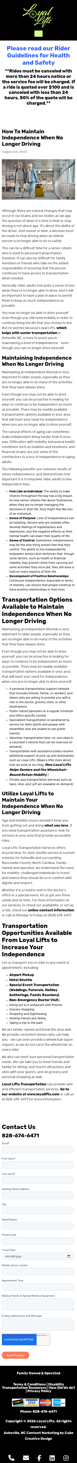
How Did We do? (62, 1388)
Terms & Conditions (29, 1384)
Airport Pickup (21, 975)
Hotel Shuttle (20, 980)
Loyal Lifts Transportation (24, 1084)
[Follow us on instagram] (66, 1458)
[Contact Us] (26, 1459)
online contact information (51, 910)
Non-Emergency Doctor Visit (33, 1000)
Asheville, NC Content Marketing (31, 1433)
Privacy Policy (39, 1391)
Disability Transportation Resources (33, 1386)
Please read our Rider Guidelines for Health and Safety (38, 56)
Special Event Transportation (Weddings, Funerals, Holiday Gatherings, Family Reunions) (34, 990)
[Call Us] (11, 1459)
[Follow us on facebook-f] (39, 1458)
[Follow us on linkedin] (52, 1458)
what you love (56, 825)
